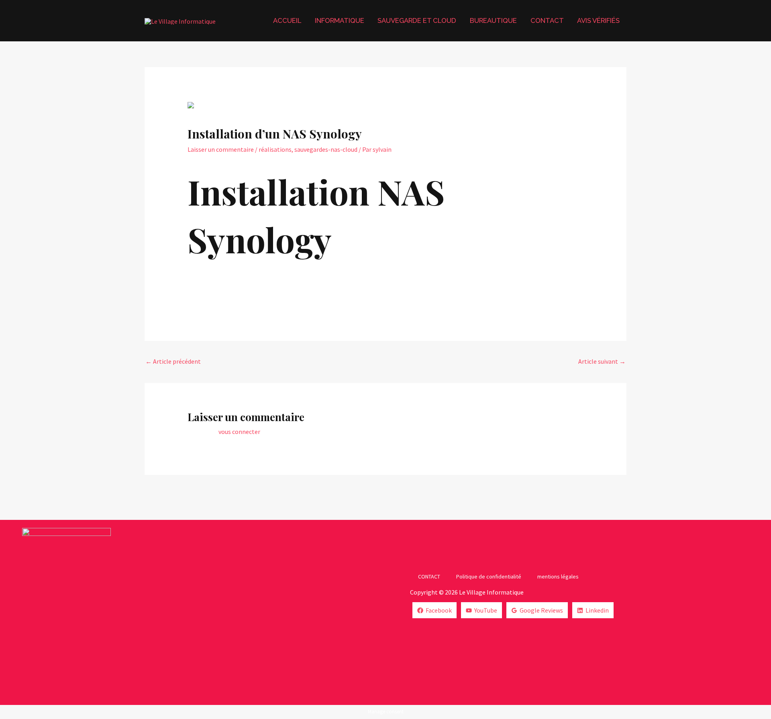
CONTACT (547, 20)
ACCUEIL (287, 20)
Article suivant (602, 361)
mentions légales (558, 576)
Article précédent (173, 361)
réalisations (275, 149)
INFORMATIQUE (339, 20)
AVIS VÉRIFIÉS (598, 20)
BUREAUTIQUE (493, 20)
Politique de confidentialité (488, 576)
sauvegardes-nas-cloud (325, 149)
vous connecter (239, 432)
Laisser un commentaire (221, 149)
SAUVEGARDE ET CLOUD (416, 20)
